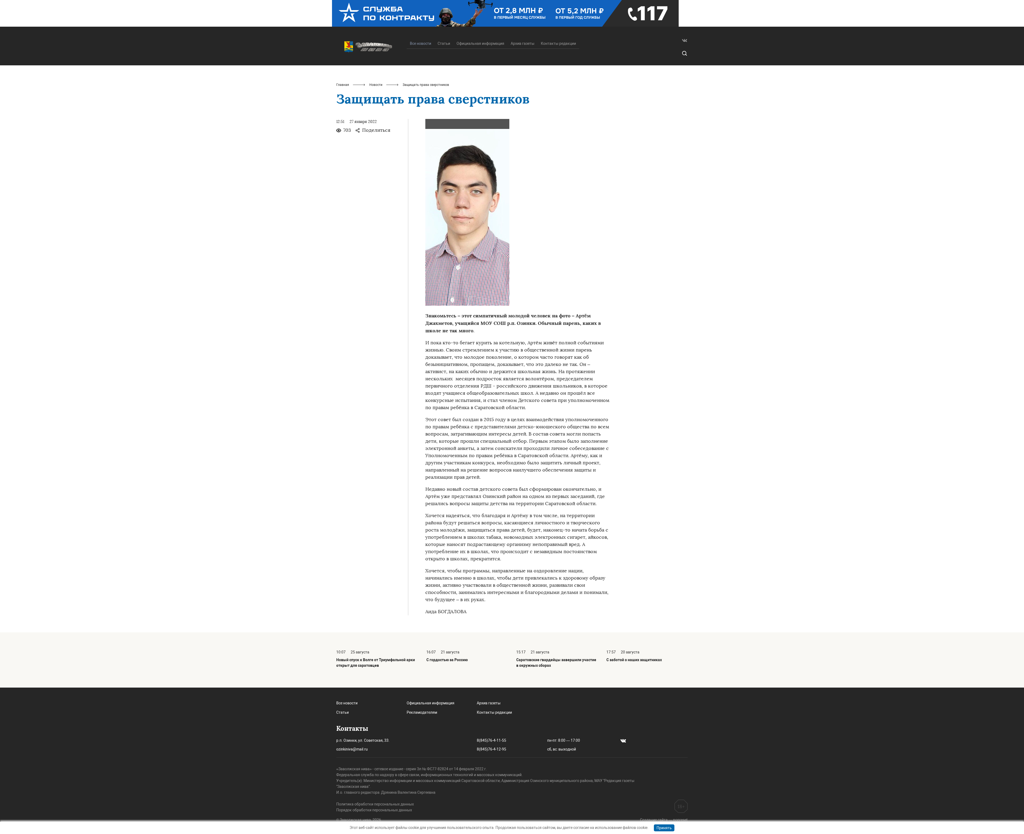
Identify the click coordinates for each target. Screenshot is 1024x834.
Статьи (444, 43)
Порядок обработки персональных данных (374, 810)
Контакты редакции (558, 43)
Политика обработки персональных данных (375, 804)
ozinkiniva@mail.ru (352, 749)
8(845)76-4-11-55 (491, 740)
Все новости (347, 703)
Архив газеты (522, 43)
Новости (375, 85)
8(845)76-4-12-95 (491, 749)
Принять (664, 828)
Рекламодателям (422, 712)
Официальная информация (480, 43)
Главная (342, 85)
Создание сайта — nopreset (664, 820)
